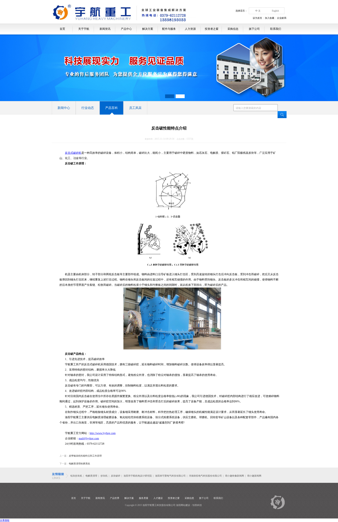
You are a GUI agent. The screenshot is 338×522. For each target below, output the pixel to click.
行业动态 (87, 107)
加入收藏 (269, 18)
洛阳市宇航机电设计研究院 (138, 475)
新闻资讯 (105, 28)
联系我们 (275, 28)
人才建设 (158, 498)
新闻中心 (64, 107)
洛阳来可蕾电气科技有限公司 (170, 475)
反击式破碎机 (73, 152)
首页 (62, 28)
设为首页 (257, 18)
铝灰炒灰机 (76, 475)
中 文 (258, 10)
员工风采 (135, 107)
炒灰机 (104, 475)
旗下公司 (254, 28)
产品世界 (114, 498)
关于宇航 (83, 28)
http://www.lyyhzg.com (103, 433)
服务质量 (143, 498)
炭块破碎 (115, 475)
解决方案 (147, 28)
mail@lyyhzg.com (89, 438)
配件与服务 (169, 28)
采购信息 (232, 28)
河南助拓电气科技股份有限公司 (205, 475)
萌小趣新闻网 (254, 475)
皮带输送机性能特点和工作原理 (85, 455)
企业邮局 (281, 18)
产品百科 (111, 107)
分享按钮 (4, 520)
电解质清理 (91, 475)
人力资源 (190, 28)
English (275, 10)
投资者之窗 (211, 28)
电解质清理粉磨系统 (79, 463)
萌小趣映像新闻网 (234, 475)
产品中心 (126, 28)
